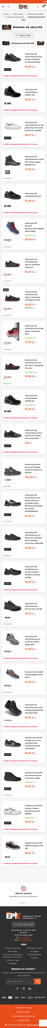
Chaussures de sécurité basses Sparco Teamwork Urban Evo (32, 263)
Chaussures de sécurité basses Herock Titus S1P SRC (34, 606)
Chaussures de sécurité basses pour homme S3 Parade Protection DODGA (33, 58)
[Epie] (23, 6)
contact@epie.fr (25, 940)
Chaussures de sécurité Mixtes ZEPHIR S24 (31, 398)
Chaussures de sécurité (15, 17)
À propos (34, 958)
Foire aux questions (12, 948)
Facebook (17, 988)
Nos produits (18, 14)
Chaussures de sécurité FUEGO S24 (33, 194)
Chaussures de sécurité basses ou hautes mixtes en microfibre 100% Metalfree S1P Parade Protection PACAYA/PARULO (34, 503)
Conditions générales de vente (23, 1016)
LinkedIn (29, 988)
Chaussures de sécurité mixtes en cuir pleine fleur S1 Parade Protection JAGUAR (34, 126)
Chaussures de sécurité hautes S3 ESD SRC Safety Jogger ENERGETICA (34, 160)
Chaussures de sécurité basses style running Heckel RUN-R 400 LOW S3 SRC (34, 709)
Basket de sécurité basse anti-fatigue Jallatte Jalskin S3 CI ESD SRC (33, 468)
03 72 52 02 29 (38, 6)
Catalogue (13, 963)
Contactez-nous (12, 960)
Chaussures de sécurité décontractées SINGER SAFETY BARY (34, 227)
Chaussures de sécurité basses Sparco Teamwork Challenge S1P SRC (32, 296)
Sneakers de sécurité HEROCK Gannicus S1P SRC (34, 845)
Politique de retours (34, 948)
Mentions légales (23, 1012)
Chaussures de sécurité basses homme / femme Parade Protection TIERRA (32, 571)
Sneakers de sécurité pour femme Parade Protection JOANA (33, 775)
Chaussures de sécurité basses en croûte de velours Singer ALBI (32, 640)
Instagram (23, 988)
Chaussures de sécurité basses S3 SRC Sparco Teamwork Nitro (34, 330)
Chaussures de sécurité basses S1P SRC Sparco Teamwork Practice (34, 364)
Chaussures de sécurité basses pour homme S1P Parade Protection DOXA (33, 434)
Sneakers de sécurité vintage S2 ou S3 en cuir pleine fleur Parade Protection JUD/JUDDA (33, 742)
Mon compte (13, 951)
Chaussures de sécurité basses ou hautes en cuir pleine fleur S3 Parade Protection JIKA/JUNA (34, 537)
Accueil (6, 14)
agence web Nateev (34, 1025)
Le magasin (34, 951)
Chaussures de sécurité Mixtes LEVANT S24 (31, 92)
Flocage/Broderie (34, 954)
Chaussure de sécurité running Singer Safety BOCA (34, 674)
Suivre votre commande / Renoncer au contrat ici (12, 955)
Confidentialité (24, 1020)
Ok (37, 981)
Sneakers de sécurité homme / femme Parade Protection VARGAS (33, 809)
